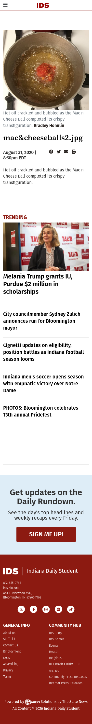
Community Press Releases (68, 677)
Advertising (10, 664)
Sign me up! (46, 534)
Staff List (9, 639)
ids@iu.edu (11, 588)
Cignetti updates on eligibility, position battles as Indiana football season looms (43, 352)
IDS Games (56, 639)
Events (53, 645)
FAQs (6, 658)
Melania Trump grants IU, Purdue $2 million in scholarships (37, 284)
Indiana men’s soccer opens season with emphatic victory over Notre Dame (43, 383)
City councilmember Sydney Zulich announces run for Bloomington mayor (41, 321)
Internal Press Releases (65, 683)
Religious (55, 658)
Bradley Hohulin (49, 126)
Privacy (8, 670)
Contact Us (10, 645)
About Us (9, 633)
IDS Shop (55, 633)
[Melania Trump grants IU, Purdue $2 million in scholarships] (46, 247)
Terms (7, 676)
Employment (12, 651)
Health (53, 652)
